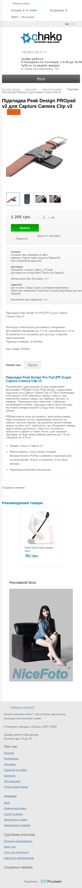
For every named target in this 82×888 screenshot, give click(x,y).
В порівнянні (57, 10)
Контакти (10, 775)
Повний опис (13, 365)
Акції (7, 802)
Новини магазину (15, 808)
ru (73, 24)
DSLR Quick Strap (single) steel (39, 549)
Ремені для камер (52, 89)
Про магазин (12, 781)
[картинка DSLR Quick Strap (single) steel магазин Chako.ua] (41, 528)
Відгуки (32, 365)
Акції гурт (10, 846)
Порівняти (22, 238)
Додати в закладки (48, 235)
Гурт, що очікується (16, 852)
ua (67, 24)
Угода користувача (16, 786)
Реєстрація (28, 17)
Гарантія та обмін (15, 769)
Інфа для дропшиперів (19, 858)
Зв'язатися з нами (15, 819)
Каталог (9, 752)
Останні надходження (18, 841)
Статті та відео (13, 814)
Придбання (11, 758)
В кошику (16, 10)
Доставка (10, 764)
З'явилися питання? (22, 707)
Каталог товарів (11, 89)
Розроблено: (31, 881)
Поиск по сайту (21, 3)
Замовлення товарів (17, 825)
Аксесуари (31, 89)
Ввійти (15, 17)
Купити (25, 227)
